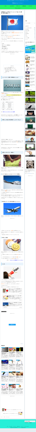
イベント (30, 39)
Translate (30, 422)
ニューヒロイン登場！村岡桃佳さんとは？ (9, 67)
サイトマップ (22, 426)
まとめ (5, 72)
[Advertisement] (12, 59)
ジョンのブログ (10, 426)
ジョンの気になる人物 (4, 311)
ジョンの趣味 (30, 37)
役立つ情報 (30, 29)
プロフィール (29, 173)
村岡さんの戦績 (7, 71)
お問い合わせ (18, 426)
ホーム (7, 426)
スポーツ (30, 36)
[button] (34, 23)
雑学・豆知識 (30, 30)
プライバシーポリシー (26, 426)
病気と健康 (30, 33)
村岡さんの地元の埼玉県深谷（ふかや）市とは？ (10, 68)
